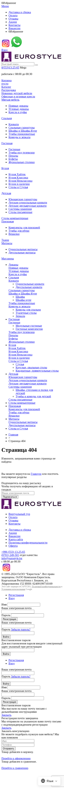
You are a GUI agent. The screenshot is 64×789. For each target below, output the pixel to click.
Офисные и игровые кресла (18, 96)
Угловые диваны (19, 108)
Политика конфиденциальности (28, 542)
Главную (36, 473)
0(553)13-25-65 (10, 67)
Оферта (13, 545)
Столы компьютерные (14, 218)
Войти (6, 636)
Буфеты (13, 158)
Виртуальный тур (19, 514)
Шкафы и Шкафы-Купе (23, 130)
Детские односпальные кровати (28, 202)
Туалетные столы (26, 312)
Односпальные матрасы (23, 249)
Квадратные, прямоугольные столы (37, 370)
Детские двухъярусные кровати (28, 205)
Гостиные (14, 149)
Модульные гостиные (29, 325)
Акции (13, 21)
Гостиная (6, 143)
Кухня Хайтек (17, 174)
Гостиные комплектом (29, 328)
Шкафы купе (23, 299)
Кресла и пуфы (18, 112)
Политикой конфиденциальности (46, 586)
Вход (4, 49)
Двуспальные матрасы (22, 252)
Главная (13, 434)
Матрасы (6, 243)
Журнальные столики (22, 162)
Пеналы (13, 155)
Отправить (8, 748)
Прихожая (7, 221)
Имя (4, 604)
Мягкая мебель (10, 99)
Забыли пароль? (20, 629)
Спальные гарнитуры (22, 127)
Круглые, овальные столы (31, 367)
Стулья (20, 364)
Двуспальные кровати (29, 287)
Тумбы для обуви (19, 230)
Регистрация (16, 595)
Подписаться (10, 497)
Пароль (5, 615)
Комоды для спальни (28, 309)
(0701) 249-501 (10, 555)
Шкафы (20, 296)
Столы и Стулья (18, 187)
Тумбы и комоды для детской (33, 396)
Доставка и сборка (20, 12)
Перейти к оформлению (16, 758)
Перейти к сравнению (14, 768)
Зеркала (20, 316)
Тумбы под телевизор (22, 152)
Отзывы (13, 18)
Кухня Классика (18, 177)
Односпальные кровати (30, 283)
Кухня (5, 168)
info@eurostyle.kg (11, 558)
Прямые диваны (18, 105)
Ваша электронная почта (16, 608)
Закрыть (6, 715)
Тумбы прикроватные (22, 133)
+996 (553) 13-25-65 (13, 551)
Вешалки (14, 233)
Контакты (14, 25)
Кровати (14, 124)
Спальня (6, 118)
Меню (5, 6)
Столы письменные (20, 212)
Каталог (6, 86)
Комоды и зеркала (19, 137)
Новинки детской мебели (16, 93)
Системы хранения (20, 208)
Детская (6, 193)
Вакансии (14, 28)
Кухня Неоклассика (20, 180)
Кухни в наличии (19, 183)
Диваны (13, 264)
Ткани (5, 240)
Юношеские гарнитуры (23, 199)
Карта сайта (16, 539)
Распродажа (8, 90)
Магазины (7, 258)
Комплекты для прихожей (24, 227)
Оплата (13, 15)
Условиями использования (13, 589)
